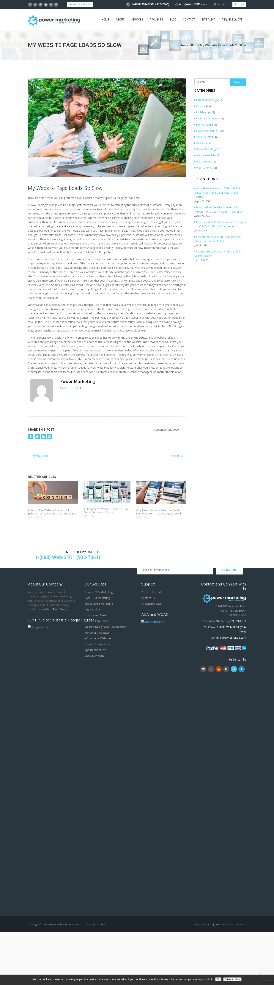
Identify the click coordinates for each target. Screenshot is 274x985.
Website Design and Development (105, 627)
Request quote (232, 19)
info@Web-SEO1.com (193, 4)
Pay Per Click (204, 124)
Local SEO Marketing (97, 598)
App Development (95, 650)
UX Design (202, 143)
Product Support (151, 592)
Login (240, 4)
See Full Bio (69, 388)
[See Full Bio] (81, 388)
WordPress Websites (97, 632)
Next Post (178, 455)
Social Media (203, 137)
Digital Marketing (206, 100)
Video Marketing (206, 149)
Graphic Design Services (99, 644)
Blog (173, 19)
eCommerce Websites (98, 638)
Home (105, 19)
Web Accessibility (206, 155)
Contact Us (148, 598)
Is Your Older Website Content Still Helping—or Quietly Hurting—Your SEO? (52, 512)
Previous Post (38, 455)
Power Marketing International (66, 924)
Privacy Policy (224, 924)
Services (137, 19)
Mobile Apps (203, 112)
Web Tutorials (204, 167)
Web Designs (204, 161)
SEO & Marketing (206, 130)
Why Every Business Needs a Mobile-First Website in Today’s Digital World (158, 512)
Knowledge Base (151, 603)
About (120, 19)
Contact (189, 19)
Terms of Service (202, 924)
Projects (156, 19)
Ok (218, 979)
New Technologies (207, 118)
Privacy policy (232, 979)
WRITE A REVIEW (81, 4)
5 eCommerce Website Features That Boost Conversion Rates (106, 510)
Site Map (240, 924)
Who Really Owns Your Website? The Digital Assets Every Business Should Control (217, 193)
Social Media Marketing (99, 603)
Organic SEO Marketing (99, 592)
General (200, 106)
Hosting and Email (95, 615)
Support (221, 4)
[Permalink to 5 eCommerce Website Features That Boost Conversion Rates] (106, 492)
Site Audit (208, 19)
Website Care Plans (96, 621)
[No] (269, 980)
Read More (59, 609)
